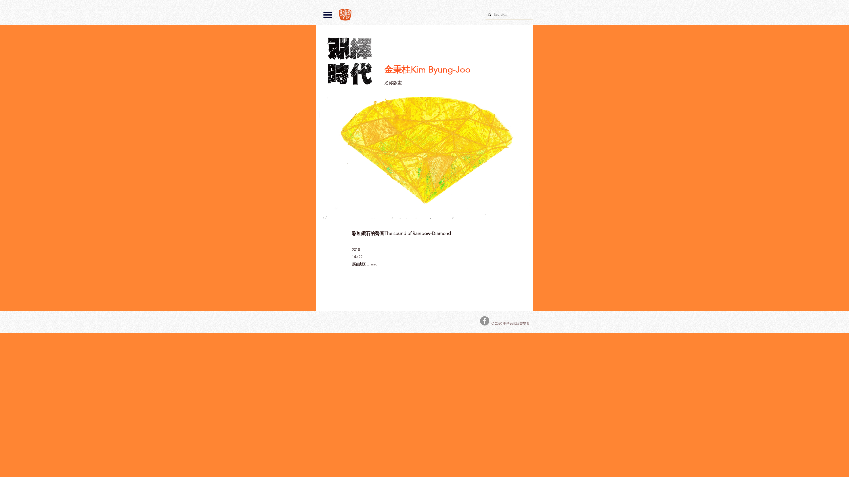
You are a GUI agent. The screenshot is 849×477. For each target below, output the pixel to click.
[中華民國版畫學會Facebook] (484, 321)
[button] (327, 14)
